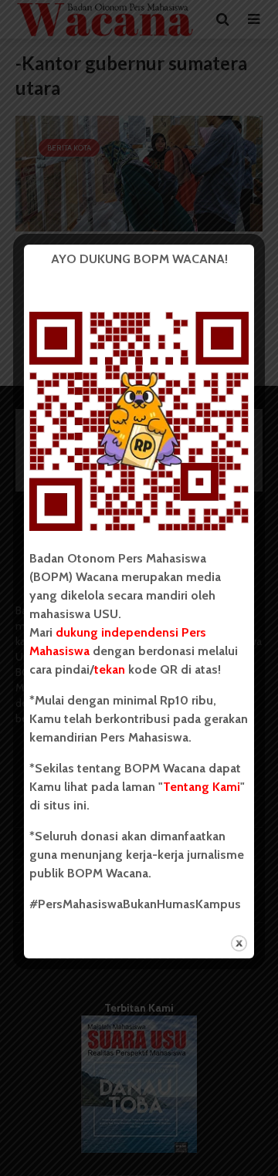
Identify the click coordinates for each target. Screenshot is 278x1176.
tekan (109, 669)
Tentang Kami (201, 786)
